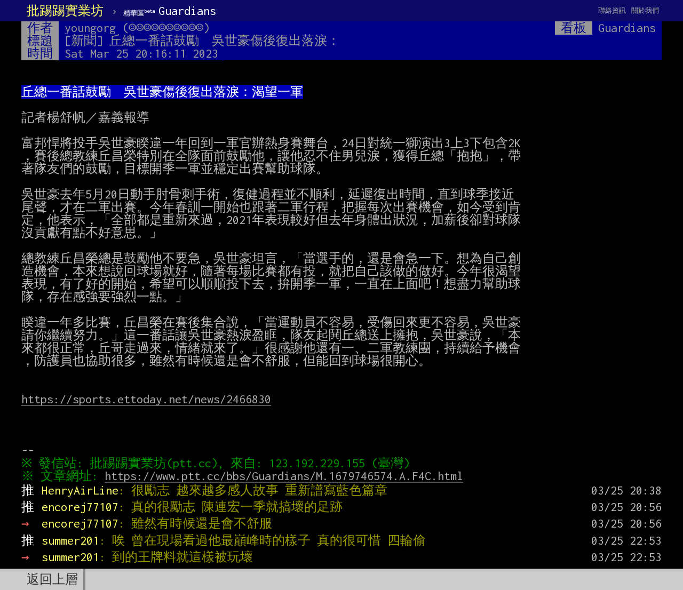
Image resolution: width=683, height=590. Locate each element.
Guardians (169, 11)
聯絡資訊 (612, 10)
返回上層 (52, 579)
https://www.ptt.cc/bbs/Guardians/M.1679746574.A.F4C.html (284, 476)
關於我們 (645, 10)
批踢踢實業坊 (65, 11)
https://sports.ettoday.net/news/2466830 (146, 399)
